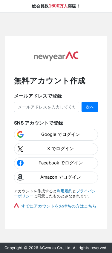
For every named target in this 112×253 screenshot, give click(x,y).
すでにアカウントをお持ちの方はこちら (58, 205)
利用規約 (64, 191)
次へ (90, 106)
